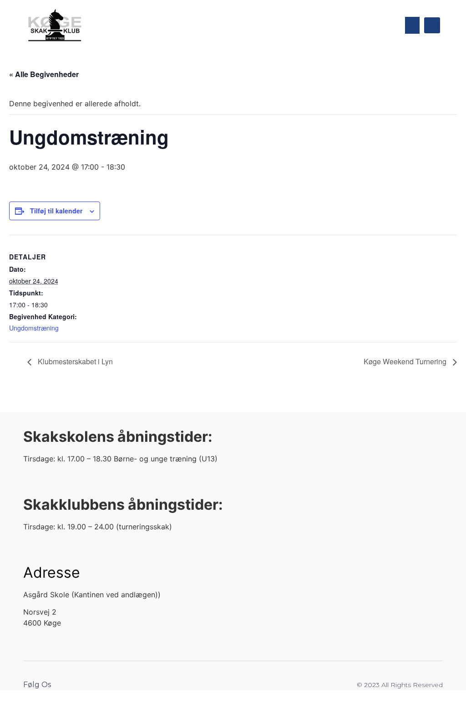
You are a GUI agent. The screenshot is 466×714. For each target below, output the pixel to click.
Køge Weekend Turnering (406, 361)
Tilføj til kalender (56, 210)
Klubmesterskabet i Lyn (74, 361)
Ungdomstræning (34, 327)
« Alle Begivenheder (44, 74)
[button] (412, 25)
